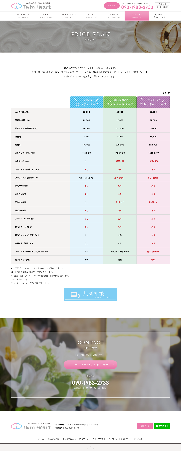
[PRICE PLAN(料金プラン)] (68, 16)
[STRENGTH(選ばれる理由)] (23, 16)
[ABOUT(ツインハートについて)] (114, 16)
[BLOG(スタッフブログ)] (91, 16)
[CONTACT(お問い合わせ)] (137, 16)
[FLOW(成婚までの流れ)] (46, 16)
